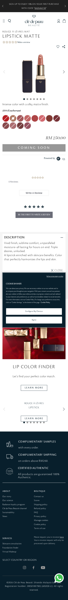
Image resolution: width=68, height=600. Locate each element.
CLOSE (58, 270)
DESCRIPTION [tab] (14, 237)
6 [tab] (40, 99)
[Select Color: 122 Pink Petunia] (13, 125)
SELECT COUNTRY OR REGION (19, 560)
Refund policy (40, 508)
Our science (7, 500)
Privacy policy (40, 516)
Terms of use (39, 528)
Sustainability (8, 512)
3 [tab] (31, 99)
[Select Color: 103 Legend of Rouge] (5, 118)
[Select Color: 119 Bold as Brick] (49, 118)
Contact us (39, 496)
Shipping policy (40, 505)
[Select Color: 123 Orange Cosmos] (20, 125)
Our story (6, 496)
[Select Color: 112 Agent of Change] (27, 118)
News (4, 516)
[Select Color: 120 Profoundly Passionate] (56, 118)
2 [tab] (27, 99)
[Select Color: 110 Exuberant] (13, 118)
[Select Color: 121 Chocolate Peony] (5, 125)
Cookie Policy (45, 302)
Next (63, 71)
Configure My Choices (34, 311)
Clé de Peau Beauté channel (14, 508)
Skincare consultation (12, 544)
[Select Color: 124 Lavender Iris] (27, 125)
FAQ (36, 512)
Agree (34, 320)
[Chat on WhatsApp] (59, 578)
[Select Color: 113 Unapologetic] (35, 118)
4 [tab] (34, 99)
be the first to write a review (34, 215)
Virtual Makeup (9, 552)
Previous (4, 71)
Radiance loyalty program (13, 505)
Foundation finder (10, 548)
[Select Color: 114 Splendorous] (42, 118)
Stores (37, 500)
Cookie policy (40, 524)
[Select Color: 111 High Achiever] (20, 118)
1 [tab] (24, 99)
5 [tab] (37, 99)
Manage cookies (41, 520)
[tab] (34, 193)
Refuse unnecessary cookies (55, 276)
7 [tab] (44, 99)
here (62, 537)
